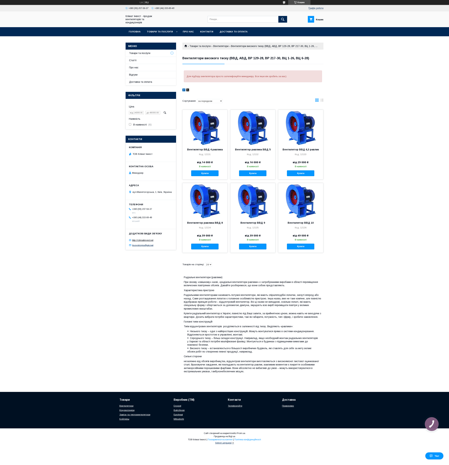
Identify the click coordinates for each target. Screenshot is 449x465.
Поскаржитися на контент (220, 439)
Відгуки (133, 74)
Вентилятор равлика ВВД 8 (205, 222)
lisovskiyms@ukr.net (142, 245)
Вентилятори (221, 46)
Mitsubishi (179, 419)
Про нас (188, 31)
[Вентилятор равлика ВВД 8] (205, 200)
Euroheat (178, 414)
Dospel (177, 406)
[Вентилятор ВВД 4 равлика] (205, 127)
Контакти (206, 31)
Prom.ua (241, 433)
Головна (134, 31)
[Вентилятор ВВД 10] (300, 200)
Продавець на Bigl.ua (224, 436)
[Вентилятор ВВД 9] (252, 200)
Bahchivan (179, 410)
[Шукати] (282, 19)
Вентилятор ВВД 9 (252, 222)
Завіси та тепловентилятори (134, 414)
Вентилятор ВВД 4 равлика (205, 149)
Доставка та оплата (233, 31)
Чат (437, 455)
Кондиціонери (127, 410)
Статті (132, 60)
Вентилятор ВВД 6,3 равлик (301, 149)
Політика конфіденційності (247, 439)
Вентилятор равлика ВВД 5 (253, 149)
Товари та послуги (160, 31)
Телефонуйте (235, 406)
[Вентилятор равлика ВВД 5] (252, 127)
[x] (187, 90)
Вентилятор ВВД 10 (301, 222)
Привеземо (288, 406)
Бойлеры (124, 419)
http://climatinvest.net (142, 240)
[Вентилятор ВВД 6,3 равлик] (300, 127)
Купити (205, 173)
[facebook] (183, 90)
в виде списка (321, 101)
